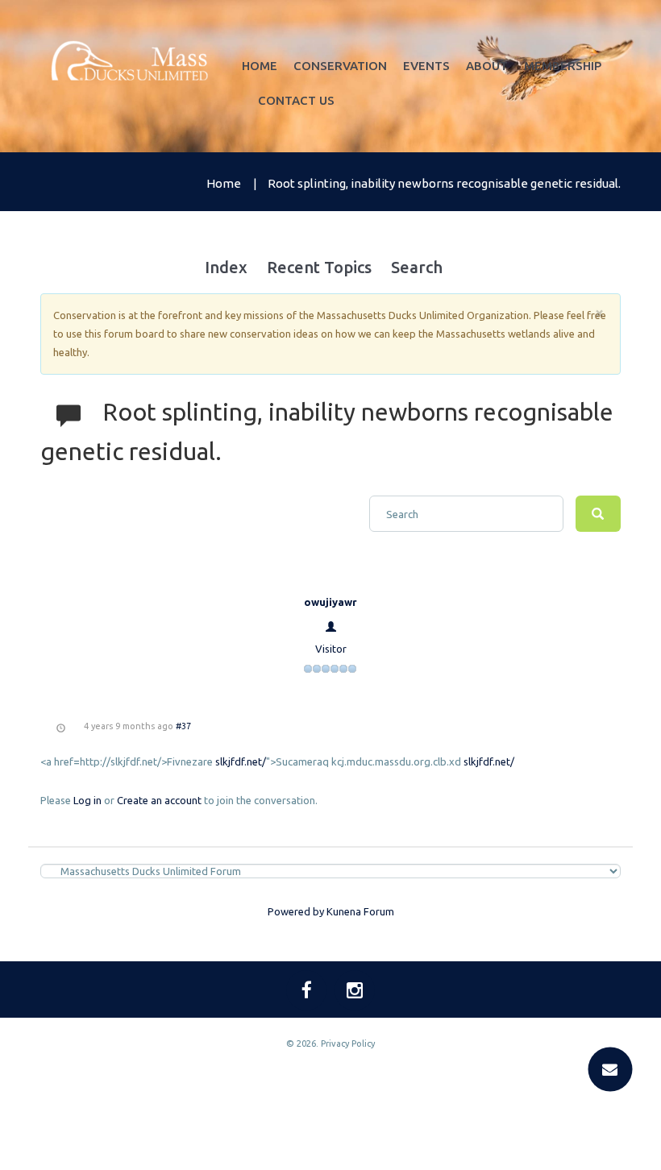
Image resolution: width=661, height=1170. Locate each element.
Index (226, 267)
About (487, 66)
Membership (562, 66)
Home (259, 66)
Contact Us (296, 100)
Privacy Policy (348, 1043)
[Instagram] (355, 990)
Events (426, 66)
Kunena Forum (360, 911)
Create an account (159, 800)
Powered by (296, 911)
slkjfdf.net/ (240, 761)
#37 (183, 726)
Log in (87, 800)
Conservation (340, 66)
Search (417, 267)
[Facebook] (306, 990)
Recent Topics (319, 267)
